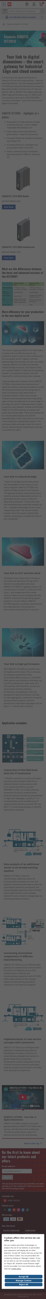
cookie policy (16, 1269)
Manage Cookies (23, 1280)
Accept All (23, 1276)
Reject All (23, 1284)
